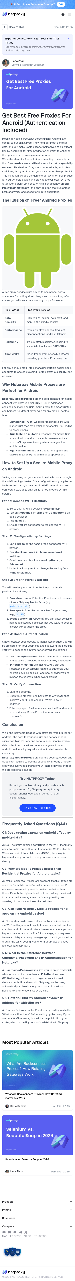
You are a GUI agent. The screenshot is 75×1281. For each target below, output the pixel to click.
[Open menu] (69, 14)
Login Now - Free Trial (38, 808)
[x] (26, 1232)
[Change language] (63, 14)
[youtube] (4, 1232)
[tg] (20, 1232)
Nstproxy (23, 188)
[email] (15, 1232)
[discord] (9, 1232)
